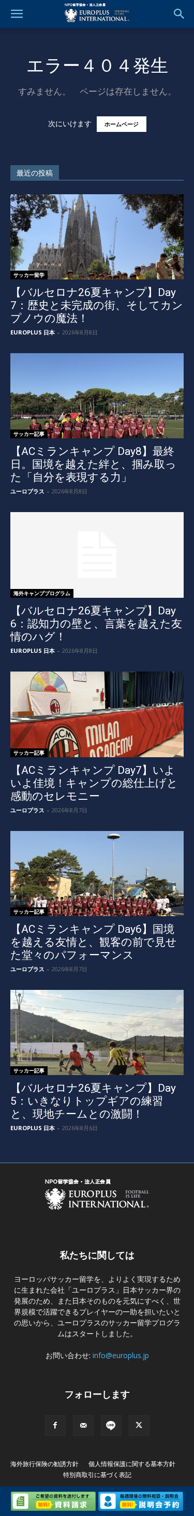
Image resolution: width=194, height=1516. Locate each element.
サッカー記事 (28, 433)
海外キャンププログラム (41, 593)
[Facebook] (55, 1425)
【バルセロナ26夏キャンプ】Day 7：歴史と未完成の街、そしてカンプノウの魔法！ (96, 305)
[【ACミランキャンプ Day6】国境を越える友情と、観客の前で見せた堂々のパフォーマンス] (97, 873)
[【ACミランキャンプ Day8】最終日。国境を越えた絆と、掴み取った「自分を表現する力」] (97, 395)
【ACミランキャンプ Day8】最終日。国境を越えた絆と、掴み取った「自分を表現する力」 (93, 464)
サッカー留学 (28, 274)
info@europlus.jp (121, 1355)
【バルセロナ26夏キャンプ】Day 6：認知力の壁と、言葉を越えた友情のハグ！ (96, 624)
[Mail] (83, 1425)
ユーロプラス (27, 491)
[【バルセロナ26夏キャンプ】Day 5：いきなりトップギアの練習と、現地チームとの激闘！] (97, 1032)
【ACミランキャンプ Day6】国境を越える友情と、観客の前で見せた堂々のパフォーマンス (93, 942)
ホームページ (122, 124)
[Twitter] (139, 1425)
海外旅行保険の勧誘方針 (44, 1463)
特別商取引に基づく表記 (97, 1474)
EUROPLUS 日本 (32, 332)
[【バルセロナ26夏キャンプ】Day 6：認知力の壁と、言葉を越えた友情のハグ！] (97, 555)
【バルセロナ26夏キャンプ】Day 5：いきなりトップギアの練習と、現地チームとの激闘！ (93, 1101)
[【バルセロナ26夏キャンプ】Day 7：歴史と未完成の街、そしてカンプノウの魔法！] (97, 236)
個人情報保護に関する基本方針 (131, 1463)
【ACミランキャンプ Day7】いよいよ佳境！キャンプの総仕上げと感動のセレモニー (94, 783)
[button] (16, 14)
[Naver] (111, 1425)
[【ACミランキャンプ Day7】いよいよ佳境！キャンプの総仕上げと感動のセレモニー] (97, 714)
